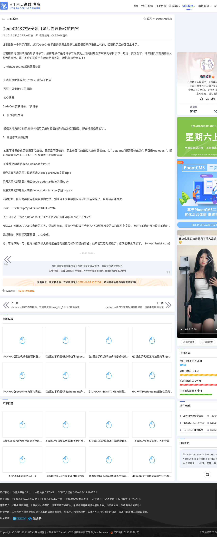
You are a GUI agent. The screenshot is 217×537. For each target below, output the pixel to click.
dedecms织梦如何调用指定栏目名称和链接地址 (73, 440)
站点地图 (109, 498)
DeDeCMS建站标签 (193, 430)
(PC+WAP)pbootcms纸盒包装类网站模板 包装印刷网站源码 (166, 391)
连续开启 (209, 342)
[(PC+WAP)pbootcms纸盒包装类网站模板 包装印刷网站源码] (152, 375)
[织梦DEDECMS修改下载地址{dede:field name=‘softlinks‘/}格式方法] (109, 424)
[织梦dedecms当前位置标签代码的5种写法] (22, 424)
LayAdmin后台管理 (193, 415)
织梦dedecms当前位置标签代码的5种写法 (27, 440)
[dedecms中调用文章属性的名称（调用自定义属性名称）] (152, 459)
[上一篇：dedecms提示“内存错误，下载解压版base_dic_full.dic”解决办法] (7, 259)
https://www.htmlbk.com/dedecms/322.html (100, 270)
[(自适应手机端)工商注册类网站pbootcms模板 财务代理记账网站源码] (152, 340)
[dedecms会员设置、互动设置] (152, 424)
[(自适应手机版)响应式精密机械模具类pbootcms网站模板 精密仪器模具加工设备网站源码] (109, 340)
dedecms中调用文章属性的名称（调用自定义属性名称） (164, 476)
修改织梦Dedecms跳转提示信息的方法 (111, 476)
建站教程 (187, 6)
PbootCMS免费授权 (77, 498)
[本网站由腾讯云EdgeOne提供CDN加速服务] (34, 518)
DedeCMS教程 (164, 18)
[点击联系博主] (207, 64)
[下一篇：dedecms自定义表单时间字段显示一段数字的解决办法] (209, 259)
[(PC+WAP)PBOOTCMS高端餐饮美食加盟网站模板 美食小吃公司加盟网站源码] (109, 375)
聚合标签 (123, 498)
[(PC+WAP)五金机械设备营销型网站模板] (22, 340)
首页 (136, 6)
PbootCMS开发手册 (194, 422)
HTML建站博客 (20, 6)
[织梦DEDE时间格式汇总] (22, 459)
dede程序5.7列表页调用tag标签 (65, 476)
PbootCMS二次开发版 (25, 498)
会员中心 (136, 498)
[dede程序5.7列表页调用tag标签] (65, 459)
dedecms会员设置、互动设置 (152, 440)
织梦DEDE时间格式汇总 (22, 476)
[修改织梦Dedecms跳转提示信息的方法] (109, 459)
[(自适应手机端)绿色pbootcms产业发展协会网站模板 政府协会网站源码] (65, 375)
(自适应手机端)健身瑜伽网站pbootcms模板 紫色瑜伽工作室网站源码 (85, 356)
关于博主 (96, 498)
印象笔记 (174, 6)
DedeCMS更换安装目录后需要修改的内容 (41, 28)
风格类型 (190, 342)
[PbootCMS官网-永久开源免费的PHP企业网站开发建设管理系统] (20, 518)
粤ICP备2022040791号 (126, 532)
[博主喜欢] (182, 235)
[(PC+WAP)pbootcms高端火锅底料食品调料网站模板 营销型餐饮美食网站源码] (22, 375)
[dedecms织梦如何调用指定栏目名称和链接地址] (65, 424)
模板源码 (203, 6)
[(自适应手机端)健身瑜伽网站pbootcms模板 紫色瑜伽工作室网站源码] (65, 340)
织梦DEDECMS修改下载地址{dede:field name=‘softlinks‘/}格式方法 (129, 440)
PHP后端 (160, 6)
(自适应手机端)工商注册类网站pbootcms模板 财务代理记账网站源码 (171, 356)
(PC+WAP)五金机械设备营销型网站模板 (25, 356)
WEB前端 (147, 6)
